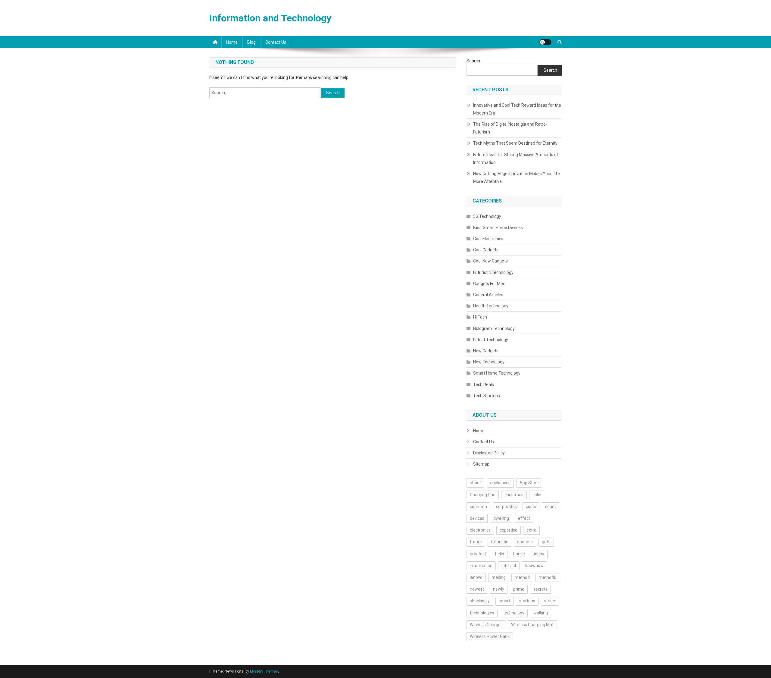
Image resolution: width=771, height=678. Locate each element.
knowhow (534, 565)
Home (232, 42)
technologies (482, 613)
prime (518, 589)
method (522, 577)
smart (504, 600)
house (519, 553)
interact (508, 565)
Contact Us (275, 42)
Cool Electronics (488, 238)
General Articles (488, 294)
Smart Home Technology (496, 373)
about (475, 482)
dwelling (501, 518)
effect (524, 518)
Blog (251, 42)
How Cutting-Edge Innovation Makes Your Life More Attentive (516, 177)
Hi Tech (480, 317)
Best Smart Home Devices (498, 227)
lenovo (476, 577)
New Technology (488, 361)
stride (549, 600)
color (537, 494)
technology (513, 613)
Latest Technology (490, 339)
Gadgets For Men (489, 283)
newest (477, 589)
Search (473, 60)
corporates (506, 506)
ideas (539, 553)
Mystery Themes (264, 671)
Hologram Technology (494, 328)
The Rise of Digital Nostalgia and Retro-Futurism (510, 128)
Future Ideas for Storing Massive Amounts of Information (515, 158)
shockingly (480, 600)
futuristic (499, 541)
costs (531, 506)
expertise (508, 530)
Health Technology (490, 305)
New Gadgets (485, 350)
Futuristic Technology (493, 272)
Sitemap (481, 464)
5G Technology (487, 216)
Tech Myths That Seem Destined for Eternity (515, 143)
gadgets (525, 541)
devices (477, 518)
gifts (546, 541)
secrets (540, 589)
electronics (480, 530)
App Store (529, 482)
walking (540, 613)
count (550, 506)
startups (527, 600)
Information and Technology (270, 18)
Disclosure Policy (489, 452)
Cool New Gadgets (490, 261)
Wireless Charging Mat (532, 624)
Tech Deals (483, 384)
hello (499, 553)
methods (547, 577)
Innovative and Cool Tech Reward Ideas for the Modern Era (517, 109)
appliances (500, 482)
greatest (478, 553)
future (476, 541)
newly (498, 589)
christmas (513, 494)
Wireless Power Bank (490, 636)
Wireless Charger (486, 624)
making (499, 577)
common (478, 506)
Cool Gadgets (485, 249)
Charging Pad (482, 494)
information (481, 565)
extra (531, 530)
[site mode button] (545, 42)
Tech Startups (486, 395)
